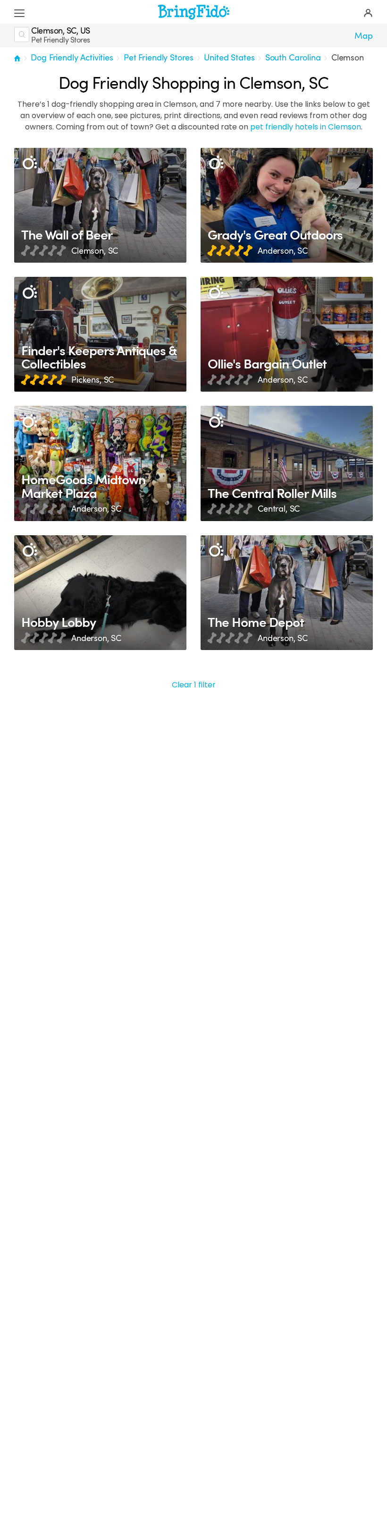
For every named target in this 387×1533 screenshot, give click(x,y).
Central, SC (279, 509)
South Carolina (293, 57)
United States (229, 57)
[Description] (29, 163)
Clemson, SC (94, 251)
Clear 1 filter (194, 684)
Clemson (347, 57)
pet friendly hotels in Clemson (305, 126)
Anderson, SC (283, 251)
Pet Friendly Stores (159, 57)
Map (363, 36)
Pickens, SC (92, 380)
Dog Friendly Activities (72, 57)
